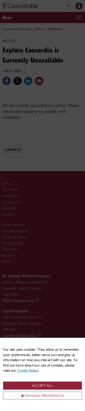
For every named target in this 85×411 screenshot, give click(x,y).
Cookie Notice (27, 370)
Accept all (42, 386)
